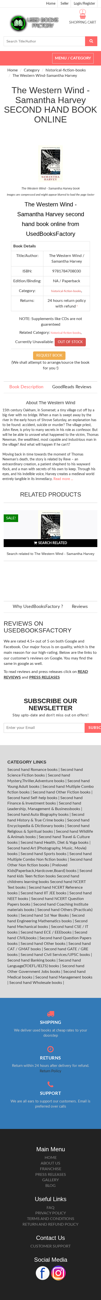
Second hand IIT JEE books (44, 893)
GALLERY (50, 1180)
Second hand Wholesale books (36, 983)
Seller (65, 3)
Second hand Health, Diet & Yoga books (55, 842)
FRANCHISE (50, 1169)
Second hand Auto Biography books (38, 815)
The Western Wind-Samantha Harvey (45, 76)
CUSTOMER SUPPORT (50, 1246)
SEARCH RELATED (52, 543)
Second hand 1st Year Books (45, 915)
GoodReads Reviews (71, 387)
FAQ (50, 1208)
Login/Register (84, 3)
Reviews (80, 606)
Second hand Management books (63, 977)
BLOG (50, 1186)
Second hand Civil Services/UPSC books (56, 955)
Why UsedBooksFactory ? (38, 606)
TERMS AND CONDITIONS (50, 1219)
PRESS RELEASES (50, 1175)
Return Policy (50, 1071)
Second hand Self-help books (32, 798)
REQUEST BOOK (49, 355)
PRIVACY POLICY (50, 1213)
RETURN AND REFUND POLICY (50, 1224)
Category (31, 70)
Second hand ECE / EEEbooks (47, 932)
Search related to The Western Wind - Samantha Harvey (50, 554)
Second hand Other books (43, 944)
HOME (51, 1158)
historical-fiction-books (66, 70)
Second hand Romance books (33, 770)
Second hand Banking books (32, 960)
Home (50, 3)
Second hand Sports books (44, 854)
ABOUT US (50, 1163)
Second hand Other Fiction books (62, 792)
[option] (50, 550)
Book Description (26, 387)
